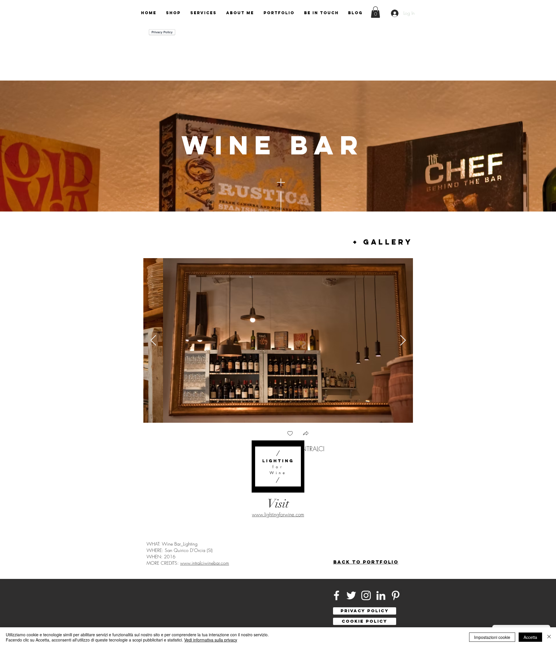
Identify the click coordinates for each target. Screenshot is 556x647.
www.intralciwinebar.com (204, 563)
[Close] (549, 637)
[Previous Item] (153, 340)
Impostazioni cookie (492, 637)
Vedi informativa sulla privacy (210, 640)
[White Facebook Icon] (336, 595)
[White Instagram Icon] (366, 595)
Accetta (530, 637)
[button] (375, 12)
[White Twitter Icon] (351, 595)
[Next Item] (403, 340)
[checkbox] (270, 434)
